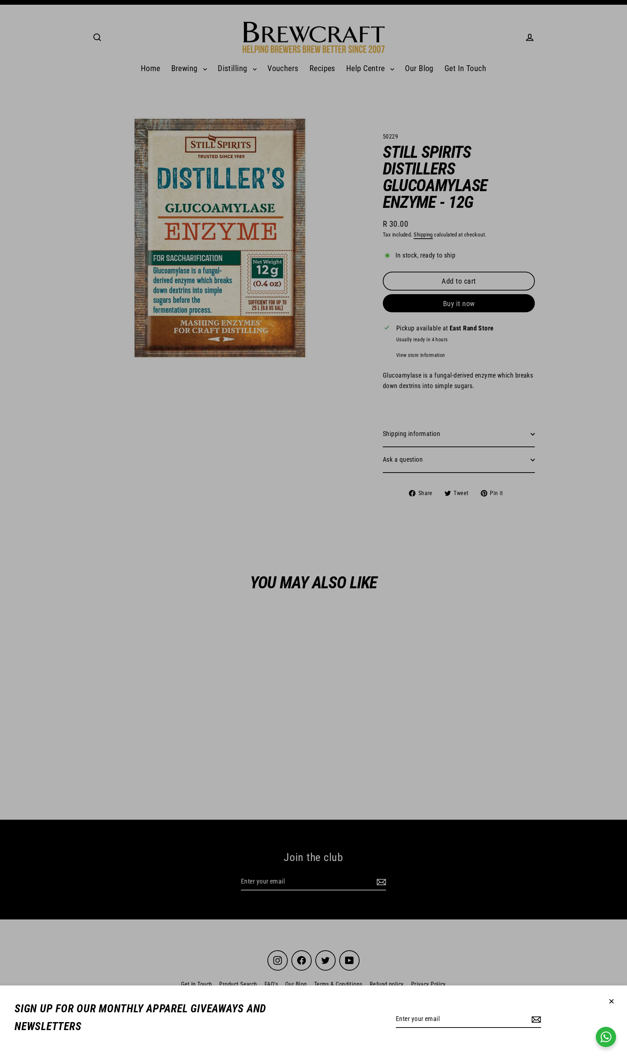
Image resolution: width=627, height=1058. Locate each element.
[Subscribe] (535, 1019)
